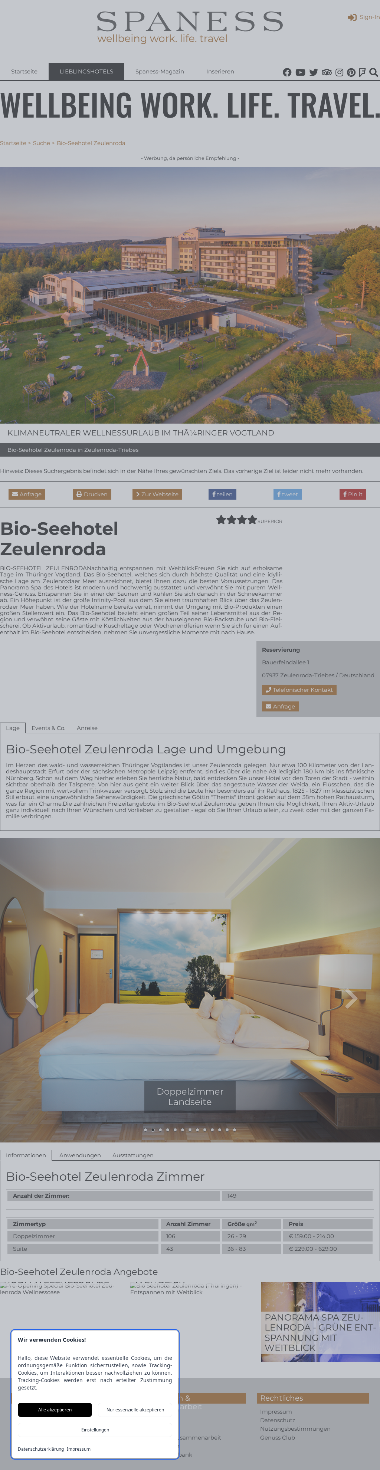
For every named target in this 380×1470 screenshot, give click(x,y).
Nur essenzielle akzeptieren (135, 1410)
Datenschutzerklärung (41, 1449)
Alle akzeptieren (55, 1410)
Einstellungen (95, 1430)
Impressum (79, 1449)
